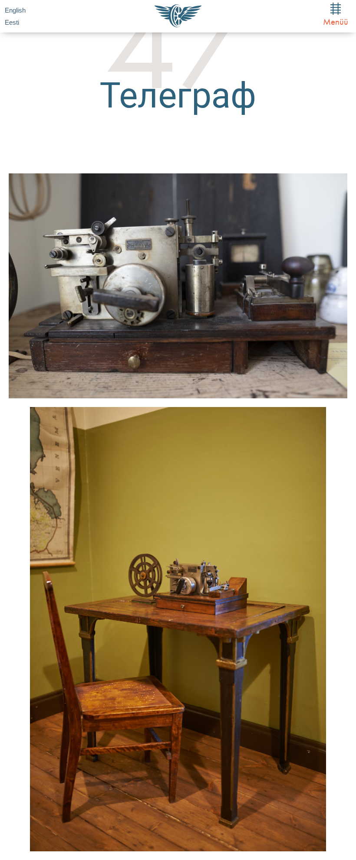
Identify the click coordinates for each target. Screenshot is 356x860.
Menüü (335, 21)
